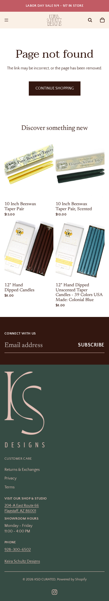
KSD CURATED (44, 579)
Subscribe (91, 345)
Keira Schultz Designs (22, 561)
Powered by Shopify (72, 579)
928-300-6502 (17, 549)
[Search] (90, 20)
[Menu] (6, 20)
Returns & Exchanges (22, 469)
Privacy (10, 478)
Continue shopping (54, 88)
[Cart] (102, 20)
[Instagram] (54, 592)
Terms (9, 487)
